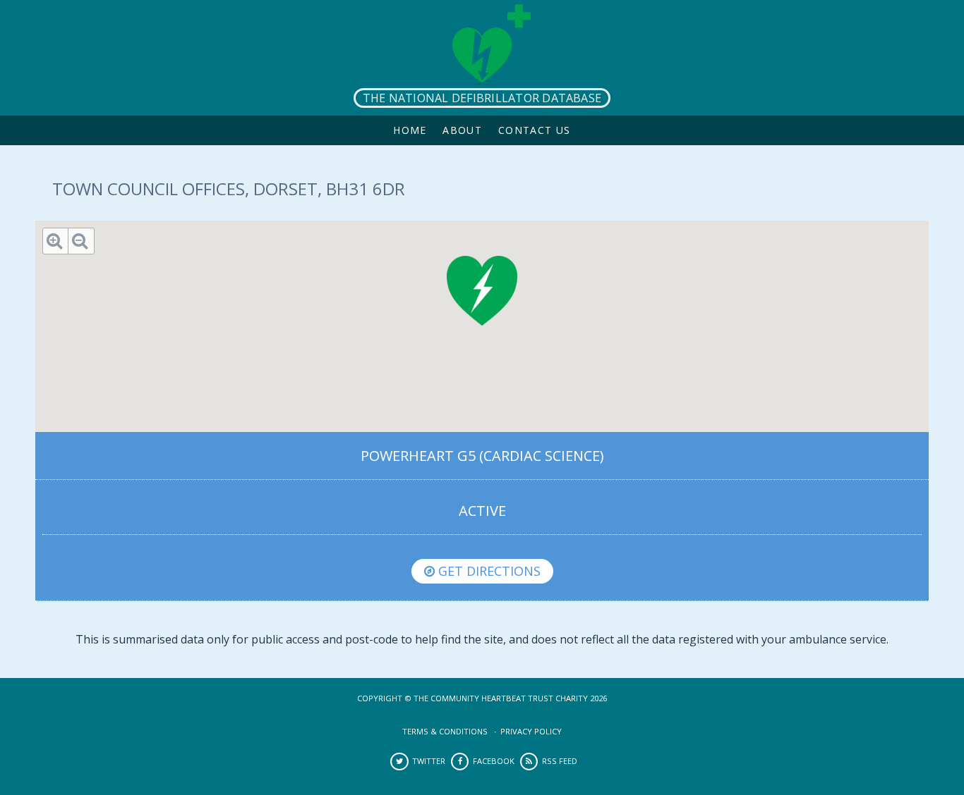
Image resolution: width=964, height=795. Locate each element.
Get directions (488, 570)
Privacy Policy (531, 731)
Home (410, 130)
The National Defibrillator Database (482, 98)
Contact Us (534, 130)
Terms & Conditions (445, 731)
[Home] (482, 58)
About (462, 130)
